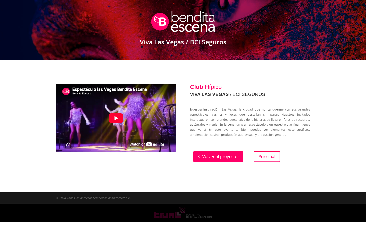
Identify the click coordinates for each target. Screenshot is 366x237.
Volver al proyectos (221, 156)
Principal (266, 156)
